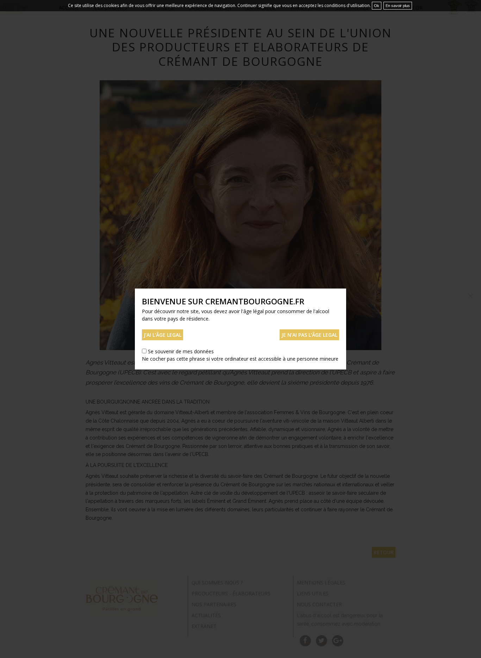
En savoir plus (398, 6)
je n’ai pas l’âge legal (309, 334)
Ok (376, 6)
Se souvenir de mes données (181, 351)
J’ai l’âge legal (162, 334)
